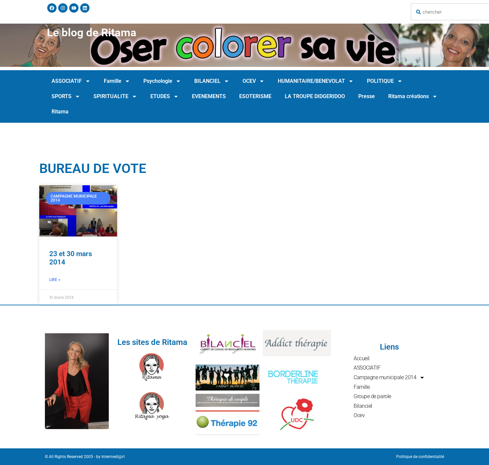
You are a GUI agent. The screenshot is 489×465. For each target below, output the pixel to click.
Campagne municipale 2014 (385, 377)
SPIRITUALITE (110, 96)
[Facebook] (52, 8)
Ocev (359, 415)
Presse (366, 96)
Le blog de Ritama (91, 32)
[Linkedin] (84, 8)
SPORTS (62, 96)
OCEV (249, 81)
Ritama (60, 111)
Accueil (362, 358)
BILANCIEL (207, 81)
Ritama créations (408, 96)
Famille (112, 81)
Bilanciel (363, 406)
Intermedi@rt (113, 456)
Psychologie (157, 81)
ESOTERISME (255, 96)
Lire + (55, 279)
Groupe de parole (372, 396)
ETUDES (160, 96)
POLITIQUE (380, 81)
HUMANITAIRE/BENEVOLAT (311, 81)
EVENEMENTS (209, 96)
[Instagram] (63, 8)
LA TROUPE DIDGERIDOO (315, 96)
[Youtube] (74, 8)
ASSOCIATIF (67, 81)
